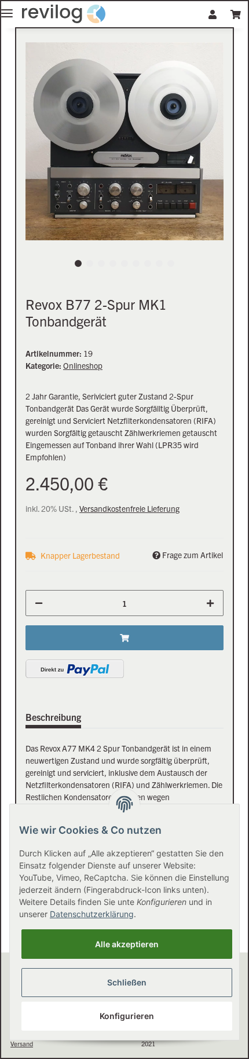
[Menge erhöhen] (210, 603)
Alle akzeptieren (127, 944)
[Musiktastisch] (63, 14)
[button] (213, 13)
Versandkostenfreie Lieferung (129, 508)
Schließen (127, 982)
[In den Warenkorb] (124, 637)
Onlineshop (82, 365)
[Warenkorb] (236, 13)
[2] (74, 668)
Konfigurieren (127, 1016)
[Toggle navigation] (7, 8)
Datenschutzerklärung (92, 914)
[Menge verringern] (39, 603)
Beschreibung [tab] (53, 717)
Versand (21, 1043)
